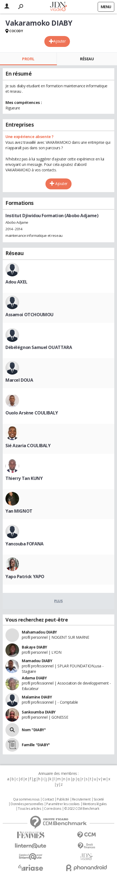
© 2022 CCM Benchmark (81, 809)
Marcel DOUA (19, 380)
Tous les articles (29, 809)
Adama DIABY (34, 677)
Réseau (87, 58)
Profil (28, 58)
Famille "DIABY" (36, 744)
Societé (99, 799)
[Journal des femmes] (31, 835)
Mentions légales (95, 804)
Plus (58, 600)
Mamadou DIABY (37, 660)
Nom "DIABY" (34, 729)
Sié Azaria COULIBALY (28, 446)
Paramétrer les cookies (62, 804)
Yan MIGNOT (18, 511)
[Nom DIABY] (12, 730)
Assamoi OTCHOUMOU (29, 315)
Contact (48, 799)
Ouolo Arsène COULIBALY (31, 413)
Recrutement (81, 799)
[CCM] (86, 835)
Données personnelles (27, 804)
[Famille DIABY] (12, 745)
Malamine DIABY (37, 697)
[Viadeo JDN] (86, 856)
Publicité (63, 799)
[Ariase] (31, 868)
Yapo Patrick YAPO (24, 577)
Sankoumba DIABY (39, 712)
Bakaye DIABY (34, 647)
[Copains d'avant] (31, 856)
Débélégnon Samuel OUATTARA (38, 347)
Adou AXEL (16, 282)
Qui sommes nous (26, 799)
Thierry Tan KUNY (23, 478)
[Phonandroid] (86, 867)
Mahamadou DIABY (39, 632)
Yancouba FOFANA (24, 544)
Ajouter (59, 41)
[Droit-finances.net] (86, 846)
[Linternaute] (31, 846)
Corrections (52, 809)
